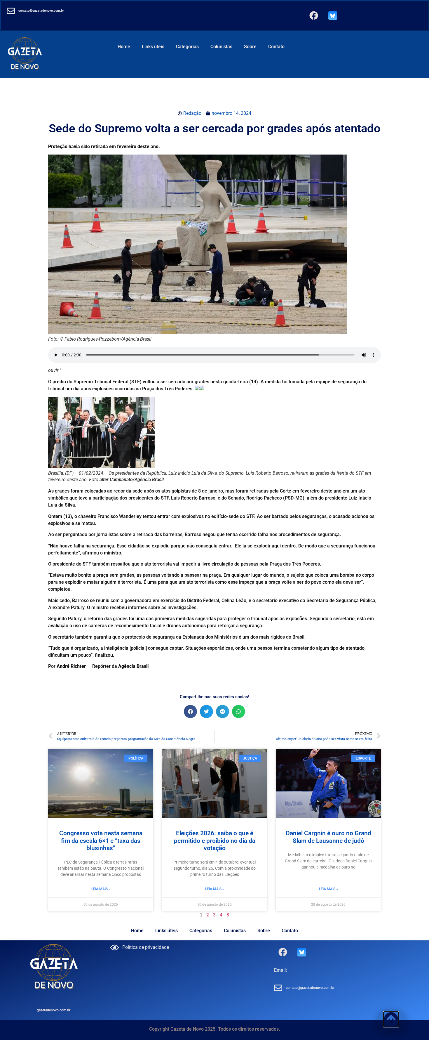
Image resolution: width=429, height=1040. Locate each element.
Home (124, 46)
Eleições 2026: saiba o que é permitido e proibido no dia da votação (214, 840)
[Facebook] (313, 15)
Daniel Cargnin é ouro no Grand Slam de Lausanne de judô (328, 837)
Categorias (187, 46)
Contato (276, 46)
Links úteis (153, 46)
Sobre (250, 46)
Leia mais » (100, 889)
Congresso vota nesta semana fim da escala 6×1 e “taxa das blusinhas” (100, 840)
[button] (190, 711)
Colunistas (221, 46)
